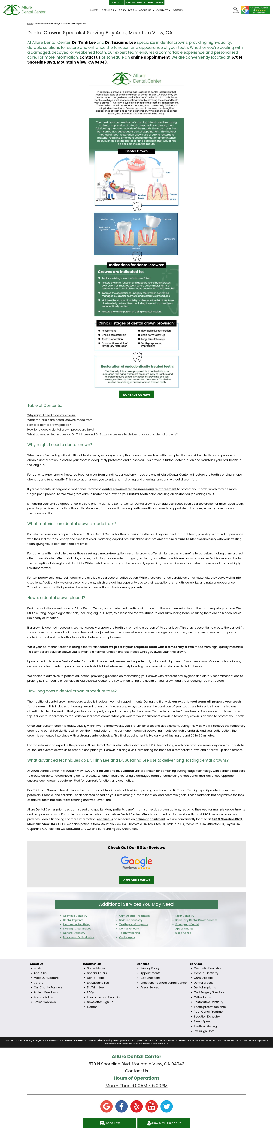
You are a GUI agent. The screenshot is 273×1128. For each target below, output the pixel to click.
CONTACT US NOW (136, 395)
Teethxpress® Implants (210, 1007)
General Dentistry (206, 973)
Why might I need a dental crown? (51, 415)
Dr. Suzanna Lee (120, 42)
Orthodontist (203, 997)
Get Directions (150, 978)
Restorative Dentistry (208, 1002)
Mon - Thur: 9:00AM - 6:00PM (137, 1086)
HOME (94, 10)
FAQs (90, 992)
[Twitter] (166, 1106)
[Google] (106, 1106)
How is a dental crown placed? (49, 425)
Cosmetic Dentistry (207, 968)
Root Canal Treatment (209, 1012)
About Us (40, 973)
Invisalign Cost (204, 1031)
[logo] (24, 10)
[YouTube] (151, 1106)
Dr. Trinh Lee (84, 42)
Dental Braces (203, 983)
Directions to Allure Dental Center (163, 983)
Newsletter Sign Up (100, 1002)
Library (38, 983)
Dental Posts (96, 978)
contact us (90, 57)
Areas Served (149, 987)
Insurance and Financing (104, 997)
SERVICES (108, 10)
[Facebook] (121, 1106)
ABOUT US (145, 10)
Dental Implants (205, 987)
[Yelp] (136, 1106)
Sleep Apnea (203, 1021)
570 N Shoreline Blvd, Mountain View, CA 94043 (136, 1064)
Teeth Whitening (205, 1026)
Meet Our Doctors (46, 978)
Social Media (96, 968)
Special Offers (97, 973)
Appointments (150, 973)
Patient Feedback (46, 992)
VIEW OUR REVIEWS (136, 880)
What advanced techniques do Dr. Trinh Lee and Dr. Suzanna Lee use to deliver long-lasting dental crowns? (102, 434)
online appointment (150, 57)
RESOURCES (126, 10)
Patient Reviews (45, 1002)
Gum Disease (203, 978)
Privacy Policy (43, 997)
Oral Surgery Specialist (210, 992)
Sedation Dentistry (207, 1016)
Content (93, 1007)
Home (30, 23)
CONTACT (162, 10)
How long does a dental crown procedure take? (61, 429)
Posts (38, 968)
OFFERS (178, 10)
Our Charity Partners (48, 987)
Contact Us (136, 1071)
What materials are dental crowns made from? (60, 420)
